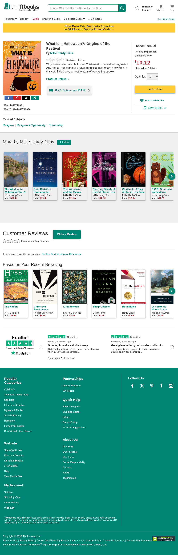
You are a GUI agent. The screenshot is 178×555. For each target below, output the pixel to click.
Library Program (72, 385)
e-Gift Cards (11, 465)
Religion (8, 125)
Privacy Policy (27, 540)
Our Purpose (70, 451)
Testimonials (69, 477)
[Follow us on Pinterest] (152, 386)
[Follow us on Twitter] (142, 386)
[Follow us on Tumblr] (161, 386)
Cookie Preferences (114, 540)
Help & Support (71, 406)
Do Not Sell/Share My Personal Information (60, 540)
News (66, 472)
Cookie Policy (93, 540)
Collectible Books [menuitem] (73, 18)
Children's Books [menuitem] (51, 18)
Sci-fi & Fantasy (12, 415)
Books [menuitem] (23, 18)
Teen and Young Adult (16, 394)
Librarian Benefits (13, 460)
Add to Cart (155, 89)
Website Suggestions (74, 427)
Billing (66, 417)
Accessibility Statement (139, 540)
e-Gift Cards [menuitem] (95, 18)
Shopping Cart (12, 497)
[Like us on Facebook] (132, 386)
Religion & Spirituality (31, 125)
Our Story (68, 446)
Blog (6, 471)
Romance (9, 420)
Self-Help (9, 399)
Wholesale (68, 390)
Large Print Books (14, 425)
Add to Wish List (154, 100)
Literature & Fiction (14, 405)
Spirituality (56, 125)
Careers (67, 467)
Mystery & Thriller (13, 410)
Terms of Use (10, 540)
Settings (8, 492)
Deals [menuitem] (36, 18)
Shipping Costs (71, 411)
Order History (11, 502)
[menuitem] (147, 7)
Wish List (9, 507)
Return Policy (70, 422)
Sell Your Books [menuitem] (166, 19)
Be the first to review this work (61, 254)
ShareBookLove (13, 450)
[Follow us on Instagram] (171, 386)
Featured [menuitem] (10, 18)
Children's (9, 389)
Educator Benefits (14, 455)
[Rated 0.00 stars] (55, 60)
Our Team (68, 457)
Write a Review (66, 234)
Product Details (56, 79)
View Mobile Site (13, 476)
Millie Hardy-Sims (61, 53)
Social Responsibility (74, 462)
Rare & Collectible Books (17, 431)
